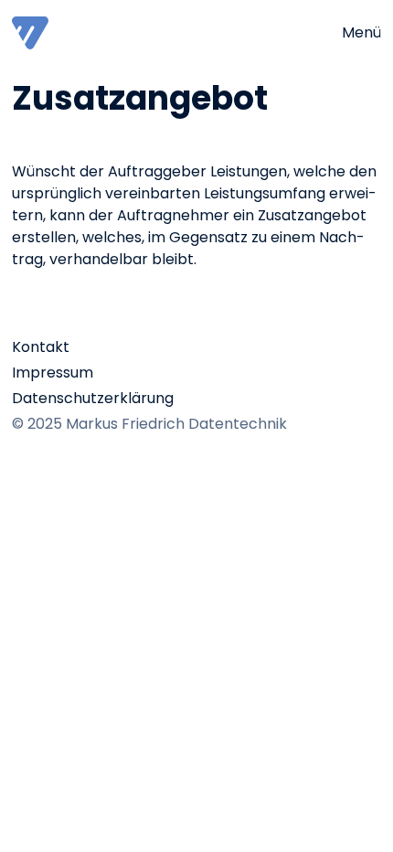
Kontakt (40, 346)
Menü (361, 32)
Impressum (52, 372)
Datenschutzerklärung (93, 398)
